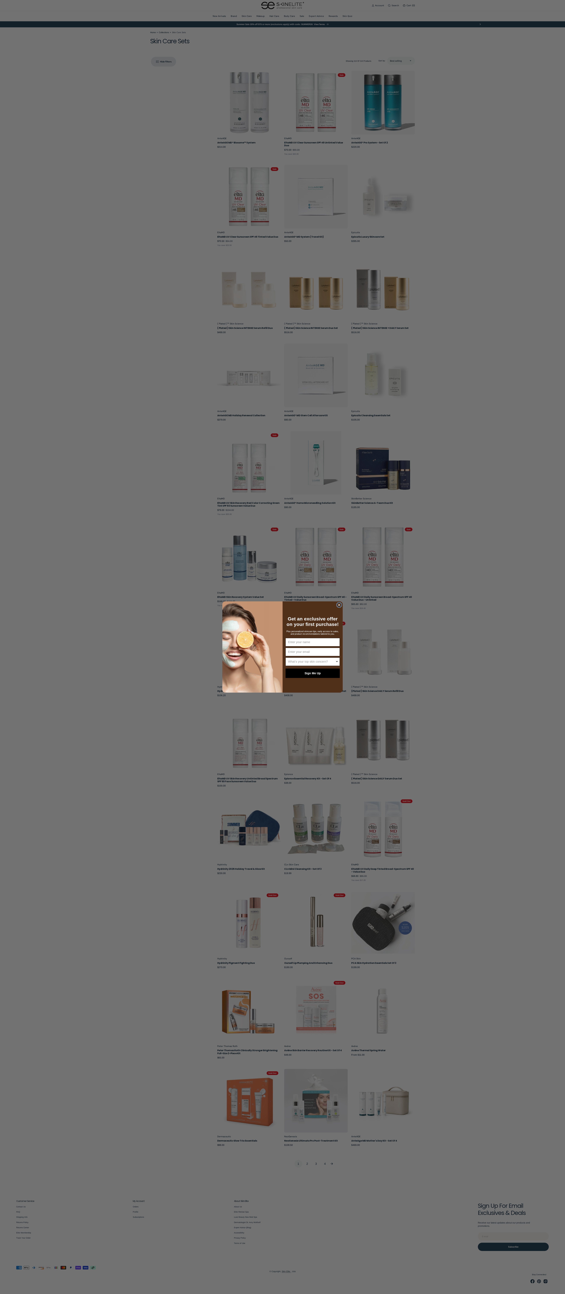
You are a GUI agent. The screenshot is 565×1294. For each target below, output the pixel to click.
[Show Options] (336, 662)
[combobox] (312, 662)
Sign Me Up (313, 673)
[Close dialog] (339, 605)
